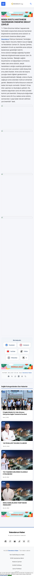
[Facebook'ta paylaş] (8, 376)
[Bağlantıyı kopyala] (25, 376)
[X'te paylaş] (12, 376)
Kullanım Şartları (17, 561)
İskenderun (5, 39)
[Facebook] (5, 541)
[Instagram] (10, 541)
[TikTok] (19, 541)
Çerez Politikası (17, 568)
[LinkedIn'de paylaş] (18, 376)
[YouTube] (14, 541)
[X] (24, 541)
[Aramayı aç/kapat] (31, 4)
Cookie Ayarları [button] (3, 575)
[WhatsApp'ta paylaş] (15, 376)
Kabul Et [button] (10, 575)
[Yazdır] (22, 376)
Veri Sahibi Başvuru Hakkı (17, 554)
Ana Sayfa (4, 372)
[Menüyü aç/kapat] (3, 4)
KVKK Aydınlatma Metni (17, 558)
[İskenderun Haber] (17, 4)
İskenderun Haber (27, 372)
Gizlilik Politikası (17, 565)
